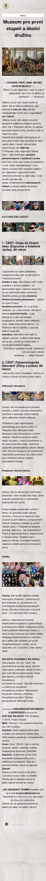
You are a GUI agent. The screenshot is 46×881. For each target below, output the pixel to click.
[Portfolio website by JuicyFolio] (17, 825)
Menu (23, 15)
